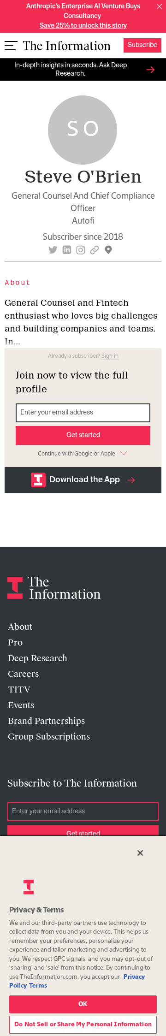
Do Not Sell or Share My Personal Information (83, 1025)
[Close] (140, 853)
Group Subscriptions (49, 736)
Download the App (84, 480)
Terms (38, 986)
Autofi (83, 221)
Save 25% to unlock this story (83, 26)
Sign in (110, 356)
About (20, 627)
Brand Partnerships (46, 721)
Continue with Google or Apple (76, 454)
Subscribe (142, 45)
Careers (23, 674)
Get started (83, 435)
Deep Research (37, 658)
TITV (19, 689)
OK (82, 1004)
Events (21, 705)
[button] (159, 6)
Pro (15, 642)
